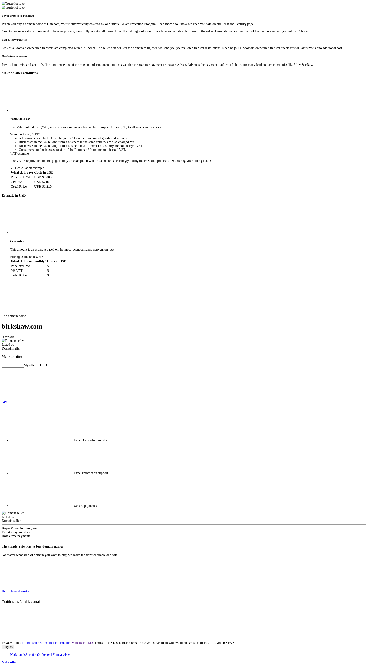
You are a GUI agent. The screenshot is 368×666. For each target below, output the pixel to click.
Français (58, 654)
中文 (67, 654)
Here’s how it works (16, 591)
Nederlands (18, 654)
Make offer (9, 662)
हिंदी (39, 654)
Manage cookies (82, 642)
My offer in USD (35, 365)
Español (31, 654)
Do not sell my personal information (46, 642)
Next (5, 402)
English (8, 647)
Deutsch (47, 654)
